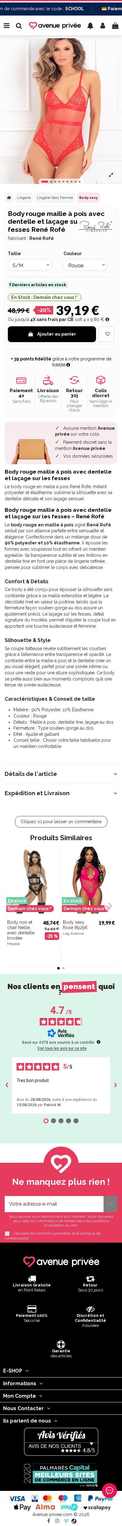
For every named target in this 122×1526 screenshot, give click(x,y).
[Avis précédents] (6, 1085)
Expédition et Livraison (37, 793)
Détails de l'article (31, 774)
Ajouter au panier (56, 334)
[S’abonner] (110, 1204)
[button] (90, 25)
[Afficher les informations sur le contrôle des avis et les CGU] (98, 1041)
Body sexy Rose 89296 (75, 925)
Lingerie (24, 198)
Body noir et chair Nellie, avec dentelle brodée (20, 930)
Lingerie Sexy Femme (55, 198)
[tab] (61, 774)
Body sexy (88, 198)
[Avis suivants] (115, 1085)
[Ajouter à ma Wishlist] (106, 334)
